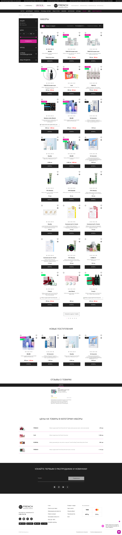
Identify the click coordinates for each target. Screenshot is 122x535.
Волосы (36, 11)
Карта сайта (70, 508)
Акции (84, 11)
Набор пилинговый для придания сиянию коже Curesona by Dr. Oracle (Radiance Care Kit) (93, 226)
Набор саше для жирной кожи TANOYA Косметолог (71, 53)
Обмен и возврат (52, 514)
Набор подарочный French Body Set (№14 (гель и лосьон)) (62, 449)
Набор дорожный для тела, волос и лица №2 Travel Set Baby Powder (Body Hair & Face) (68, 442)
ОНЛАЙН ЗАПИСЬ (52, 522)
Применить (28, 41)
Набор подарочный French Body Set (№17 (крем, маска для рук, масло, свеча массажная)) (50, 293)
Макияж (64, 11)
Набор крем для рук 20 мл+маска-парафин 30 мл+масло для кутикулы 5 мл (93, 192)
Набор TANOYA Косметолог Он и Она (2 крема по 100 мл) (50, 87)
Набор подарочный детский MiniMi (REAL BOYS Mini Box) (71, 119)
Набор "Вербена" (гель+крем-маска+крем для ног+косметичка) (93, 87)
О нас (49, 505)
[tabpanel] (61, 396)
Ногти (22, 11)
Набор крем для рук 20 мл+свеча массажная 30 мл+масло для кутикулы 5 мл (71, 259)
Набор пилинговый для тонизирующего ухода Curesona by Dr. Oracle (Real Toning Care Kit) (71, 226)
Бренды (78, 11)
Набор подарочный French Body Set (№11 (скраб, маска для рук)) (93, 293)
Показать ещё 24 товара (72, 314)
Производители (71, 514)
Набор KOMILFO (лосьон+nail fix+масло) (93, 259)
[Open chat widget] (119, 532)
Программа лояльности (53, 516)
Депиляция (29, 11)
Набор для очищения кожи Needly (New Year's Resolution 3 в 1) (49, 157)
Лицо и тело (56, 11)
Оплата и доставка (52, 508)
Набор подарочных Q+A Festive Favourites (58, 435)
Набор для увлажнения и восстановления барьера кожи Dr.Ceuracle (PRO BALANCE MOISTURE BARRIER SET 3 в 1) (93, 158)
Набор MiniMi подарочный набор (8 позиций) (50, 53)
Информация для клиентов (54, 511)
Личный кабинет (71, 511)
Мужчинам (71, 11)
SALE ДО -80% (51, 519)
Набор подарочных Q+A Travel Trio (71, 86)
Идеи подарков (96, 11)
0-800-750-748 (39, 5)
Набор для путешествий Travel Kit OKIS (71, 191)
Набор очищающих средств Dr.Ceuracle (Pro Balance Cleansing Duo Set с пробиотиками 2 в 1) (93, 120)
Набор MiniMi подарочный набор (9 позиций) (71, 157)
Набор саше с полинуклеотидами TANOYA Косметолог (93, 53)
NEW (89, 11)
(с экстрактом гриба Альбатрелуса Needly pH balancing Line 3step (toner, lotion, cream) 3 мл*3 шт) (50, 226)
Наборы (61, 385)
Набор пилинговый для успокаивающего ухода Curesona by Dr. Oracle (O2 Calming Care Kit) (49, 259)
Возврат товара (71, 505)
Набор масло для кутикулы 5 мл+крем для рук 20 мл (49, 192)
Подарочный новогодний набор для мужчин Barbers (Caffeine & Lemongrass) (50, 120)
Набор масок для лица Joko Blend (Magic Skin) (71, 293)
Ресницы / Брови (46, 11)
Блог (68, 516)
